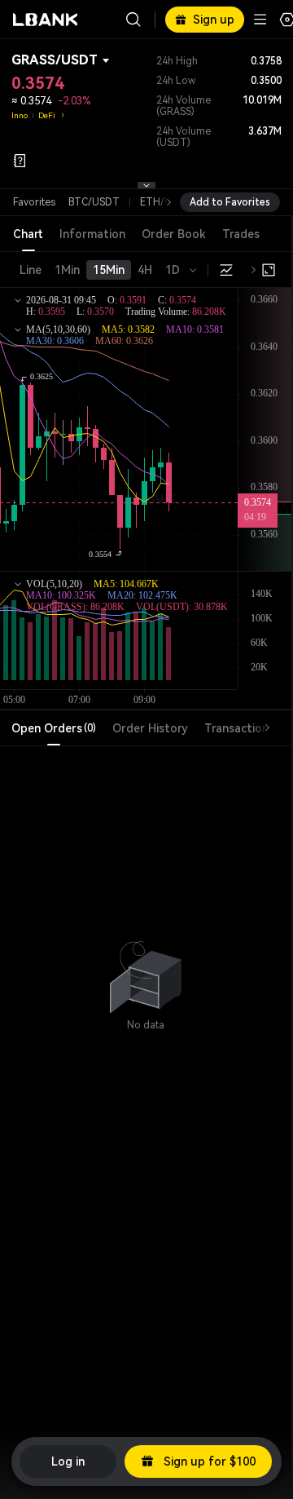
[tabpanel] (145, 969)
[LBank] (45, 19)
